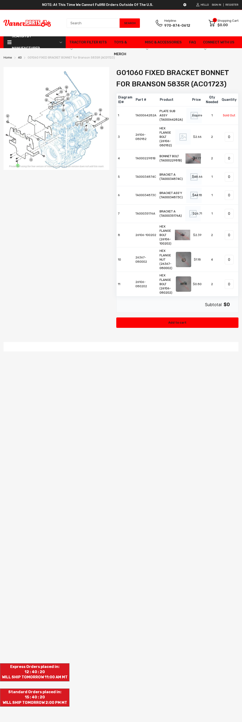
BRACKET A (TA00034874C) (171, 177)
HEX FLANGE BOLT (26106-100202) (165, 235)
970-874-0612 (177, 25)
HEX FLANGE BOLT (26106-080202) (166, 284)
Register (231, 4)
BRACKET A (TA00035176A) (171, 213)
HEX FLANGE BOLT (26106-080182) (166, 137)
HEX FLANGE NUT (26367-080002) (166, 259)
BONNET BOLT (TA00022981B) (171, 158)
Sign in (216, 4)
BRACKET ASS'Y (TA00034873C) (171, 195)
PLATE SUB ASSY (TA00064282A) (171, 115)
